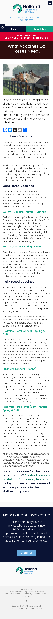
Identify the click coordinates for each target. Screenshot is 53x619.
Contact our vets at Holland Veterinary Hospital (26, 477)
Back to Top (26, 596)
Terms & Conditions (12, 594)
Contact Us (26, 553)
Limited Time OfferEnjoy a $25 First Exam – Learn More (25, 36)
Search (37, 594)
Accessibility (27, 594)
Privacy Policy (26, 589)
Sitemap (45, 594)
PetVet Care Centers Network (30, 608)
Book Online (40, 29)
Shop (13, 29)
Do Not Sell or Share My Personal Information (26, 591)
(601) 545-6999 (26, 20)
